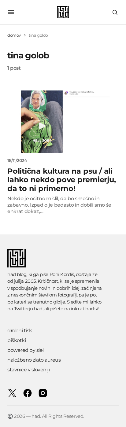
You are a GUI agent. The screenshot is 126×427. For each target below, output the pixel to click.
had (38, 308)
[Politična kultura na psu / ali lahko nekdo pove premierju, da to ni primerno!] (63, 121)
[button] (11, 12)
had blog (16, 274)
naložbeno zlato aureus (34, 360)
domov (14, 35)
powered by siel (25, 350)
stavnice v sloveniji (28, 370)
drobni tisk (19, 330)
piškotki (16, 340)
